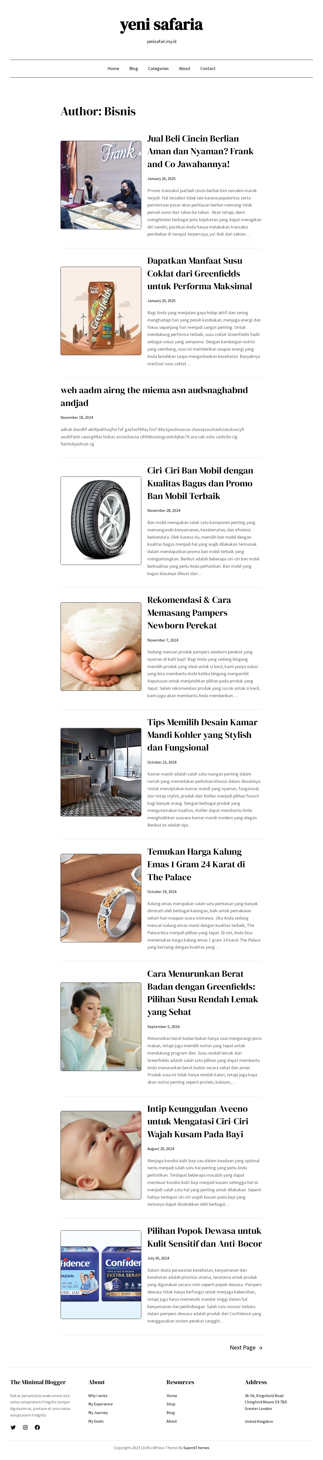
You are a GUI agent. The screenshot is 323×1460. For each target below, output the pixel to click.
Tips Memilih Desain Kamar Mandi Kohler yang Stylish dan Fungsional (202, 735)
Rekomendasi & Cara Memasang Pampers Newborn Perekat (189, 612)
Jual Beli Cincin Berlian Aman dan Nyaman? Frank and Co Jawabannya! (200, 151)
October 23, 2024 (161, 762)
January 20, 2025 (161, 300)
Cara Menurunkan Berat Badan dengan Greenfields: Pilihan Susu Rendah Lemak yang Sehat (202, 992)
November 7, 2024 (162, 640)
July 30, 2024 (158, 1258)
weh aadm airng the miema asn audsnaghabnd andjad (154, 396)
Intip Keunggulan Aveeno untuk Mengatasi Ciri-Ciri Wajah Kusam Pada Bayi (197, 1121)
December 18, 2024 (77, 417)
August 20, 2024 (160, 1148)
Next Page (246, 1347)
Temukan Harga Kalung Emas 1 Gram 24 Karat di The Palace (196, 864)
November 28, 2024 (163, 510)
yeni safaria (161, 24)
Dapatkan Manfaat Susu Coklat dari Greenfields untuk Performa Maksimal (199, 273)
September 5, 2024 (163, 1026)
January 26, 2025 (161, 178)
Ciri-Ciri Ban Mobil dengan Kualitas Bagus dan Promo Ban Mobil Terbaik (200, 483)
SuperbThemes (196, 1447)
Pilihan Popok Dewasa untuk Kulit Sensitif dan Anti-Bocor (204, 1236)
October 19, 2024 (161, 891)
